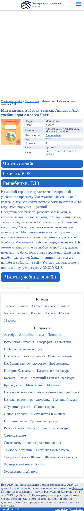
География (44, 342)
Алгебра (10, 335)
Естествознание (60, 356)
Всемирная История (19, 342)
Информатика (59, 363)
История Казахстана (19, 371)
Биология (55, 335)
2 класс (23, 306)
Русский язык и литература (47, 428)
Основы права (44, 407)
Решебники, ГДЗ (21, 183)
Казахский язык (16, 378)
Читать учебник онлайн (30, 277)
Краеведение (13, 385)
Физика (36, 457)
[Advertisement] (42, 54)
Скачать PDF (17, 173)
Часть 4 (50, 153)
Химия (40, 464)
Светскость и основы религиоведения (32, 443)
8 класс (36, 313)
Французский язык (18, 464)
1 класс (9, 306)
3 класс (36, 306)
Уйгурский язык (16, 457)
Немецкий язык (65, 399)
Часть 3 (71, 151)
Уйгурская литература (52, 450)
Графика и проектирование (24, 356)
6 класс (9, 313)
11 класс (10, 320)
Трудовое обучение (18, 450)
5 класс (64, 306)
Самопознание (15, 435)
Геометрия (63, 342)
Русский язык (14, 428)
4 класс (50, 306)
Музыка (53, 385)
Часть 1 (60, 151)
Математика (35, 385)
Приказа (77, 488)
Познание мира (15, 421)
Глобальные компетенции (23, 349)
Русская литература (44, 421)
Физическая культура (61, 457)
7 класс (23, 313)
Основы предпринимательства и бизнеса (35, 414)
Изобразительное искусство (25, 363)
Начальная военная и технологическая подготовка (42, 392)
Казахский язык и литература (52, 378)
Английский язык (32, 335)
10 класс (65, 313)
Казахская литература (53, 371)
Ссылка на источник (15, 287)
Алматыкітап (53, 135)
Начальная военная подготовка (27, 399)
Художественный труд (20, 471)
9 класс (50, 313)
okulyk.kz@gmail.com (69, 509)
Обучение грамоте (17, 407)
